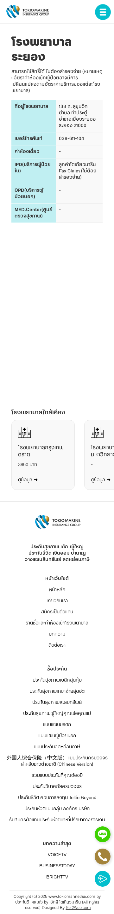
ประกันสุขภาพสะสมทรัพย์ (57, 702)
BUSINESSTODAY (57, 866)
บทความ (57, 634)
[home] (25, 13)
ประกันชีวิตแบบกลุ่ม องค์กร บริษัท (57, 809)
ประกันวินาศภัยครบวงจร (57, 787)
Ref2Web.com (78, 908)
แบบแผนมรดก (57, 725)
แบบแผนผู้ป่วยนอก (57, 736)
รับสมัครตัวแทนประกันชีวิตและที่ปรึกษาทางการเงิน (57, 820)
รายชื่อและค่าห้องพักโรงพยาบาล (57, 623)
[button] (103, 11)
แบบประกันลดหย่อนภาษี (57, 747)
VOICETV (57, 855)
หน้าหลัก (57, 590)
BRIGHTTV (57, 877)
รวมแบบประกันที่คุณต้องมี (57, 775)
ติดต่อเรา (57, 645)
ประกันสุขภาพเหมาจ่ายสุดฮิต (57, 691)
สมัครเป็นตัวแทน (57, 612)
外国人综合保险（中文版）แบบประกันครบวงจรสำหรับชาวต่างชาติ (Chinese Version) (57, 761)
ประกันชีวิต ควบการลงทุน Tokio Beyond (57, 798)
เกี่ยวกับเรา (57, 601)
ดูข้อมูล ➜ (28, 480)
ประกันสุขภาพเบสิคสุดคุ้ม (57, 680)
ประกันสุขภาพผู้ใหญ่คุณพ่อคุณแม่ (57, 714)
